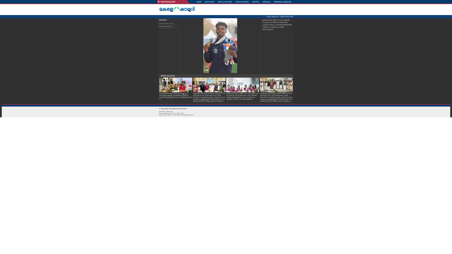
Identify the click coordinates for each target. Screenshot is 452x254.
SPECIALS (266, 2)
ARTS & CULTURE (225, 2)
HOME (198, 2)
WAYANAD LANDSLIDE (282, 2)
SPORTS (255, 2)
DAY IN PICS (209, 2)
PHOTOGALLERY (167, 1)
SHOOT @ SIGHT (242, 2)
